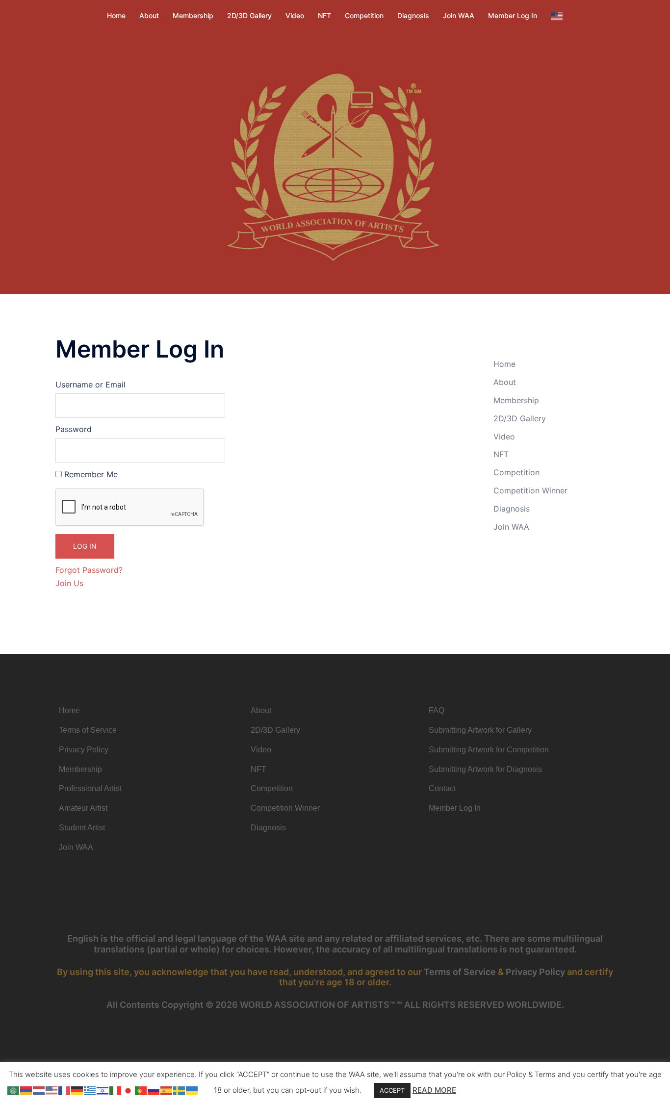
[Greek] (90, 1090)
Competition (364, 15)
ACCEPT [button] (392, 1090)
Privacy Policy (535, 972)
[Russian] (154, 1090)
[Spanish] (166, 1090)
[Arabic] (13, 1090)
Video (294, 15)
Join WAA (458, 15)
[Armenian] (26, 1090)
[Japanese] (128, 1090)
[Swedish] (179, 1090)
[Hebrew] (103, 1090)
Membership (193, 15)
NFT (324, 15)
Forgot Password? (89, 570)
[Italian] (115, 1090)
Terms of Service (460, 972)
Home (116, 15)
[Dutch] (39, 1090)
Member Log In (512, 15)
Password (73, 429)
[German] (77, 1090)
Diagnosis (413, 15)
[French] (64, 1090)
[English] (557, 16)
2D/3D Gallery (249, 15)
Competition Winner (530, 490)
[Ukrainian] (192, 1090)
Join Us (69, 583)
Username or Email (90, 384)
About (149, 15)
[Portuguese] (141, 1090)
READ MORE (434, 1090)
